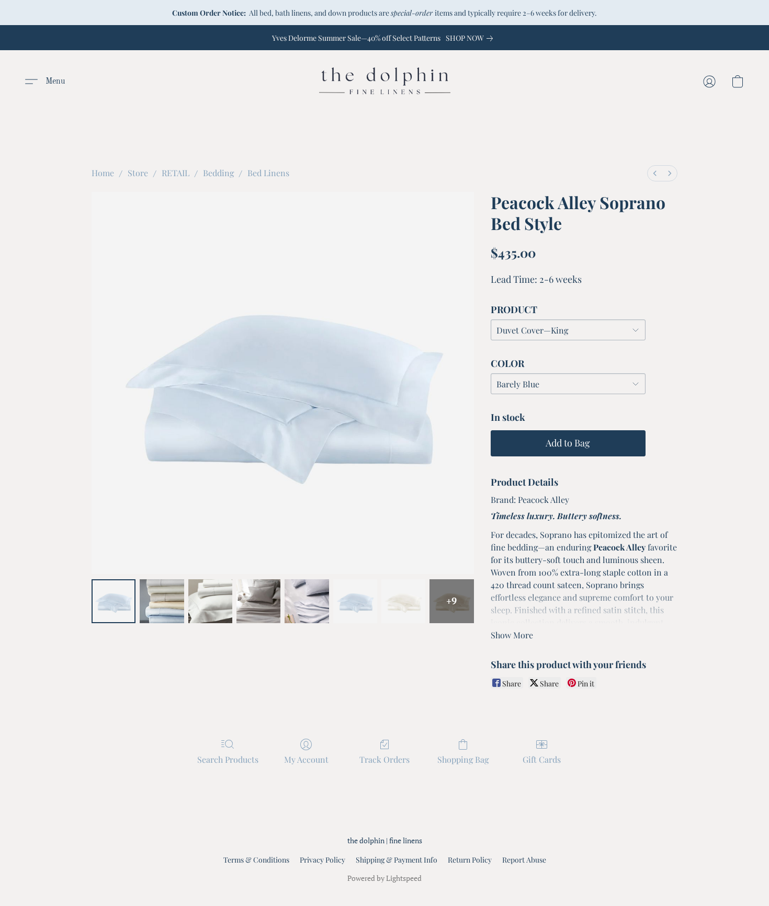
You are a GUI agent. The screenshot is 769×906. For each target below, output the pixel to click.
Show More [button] (512, 634)
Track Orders (384, 759)
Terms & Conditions (256, 860)
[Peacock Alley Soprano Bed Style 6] (403, 601)
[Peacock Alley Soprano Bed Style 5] (355, 601)
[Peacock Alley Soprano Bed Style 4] (307, 601)
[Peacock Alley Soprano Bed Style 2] (210, 601)
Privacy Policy (322, 860)
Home (103, 172)
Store (138, 172)
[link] (471, 38)
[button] (384, 81)
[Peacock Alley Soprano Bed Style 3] (258, 601)
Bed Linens (268, 172)
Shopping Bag (463, 759)
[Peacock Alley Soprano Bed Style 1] (162, 601)
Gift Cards (542, 759)
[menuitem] (655, 173)
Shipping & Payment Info (396, 860)
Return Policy (470, 860)
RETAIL (175, 172)
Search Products (227, 759)
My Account (306, 759)
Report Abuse (524, 860)
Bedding (218, 172)
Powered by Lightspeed (384, 878)
